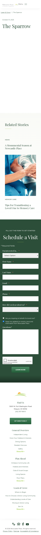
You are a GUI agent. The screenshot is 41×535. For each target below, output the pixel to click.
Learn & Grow (5, 12)
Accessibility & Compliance (29, 531)
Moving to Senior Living (20, 503)
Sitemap (16, 531)
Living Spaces (20, 474)
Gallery (20, 449)
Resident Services (20, 445)
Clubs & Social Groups (20, 470)
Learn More (20, 370)
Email (5, 283)
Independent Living (20, 434)
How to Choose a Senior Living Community (20, 496)
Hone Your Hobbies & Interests (20, 438)
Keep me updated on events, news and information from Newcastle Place (19, 322)
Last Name (7, 272)
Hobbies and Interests (20, 467)
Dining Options (20, 442)
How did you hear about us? (14, 305)
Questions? (7, 327)
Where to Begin (20, 492)
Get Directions (19, 420)
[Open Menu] (25, 4)
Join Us (20, 506)
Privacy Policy (8, 531)
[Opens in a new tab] (23, 524)
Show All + (20, 451)
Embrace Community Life (20, 463)
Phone (6, 294)
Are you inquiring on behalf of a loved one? (20, 318)
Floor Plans (20, 478)
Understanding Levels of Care (20, 499)
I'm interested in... (11, 251)
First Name (8, 261)
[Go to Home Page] (10, 5)
